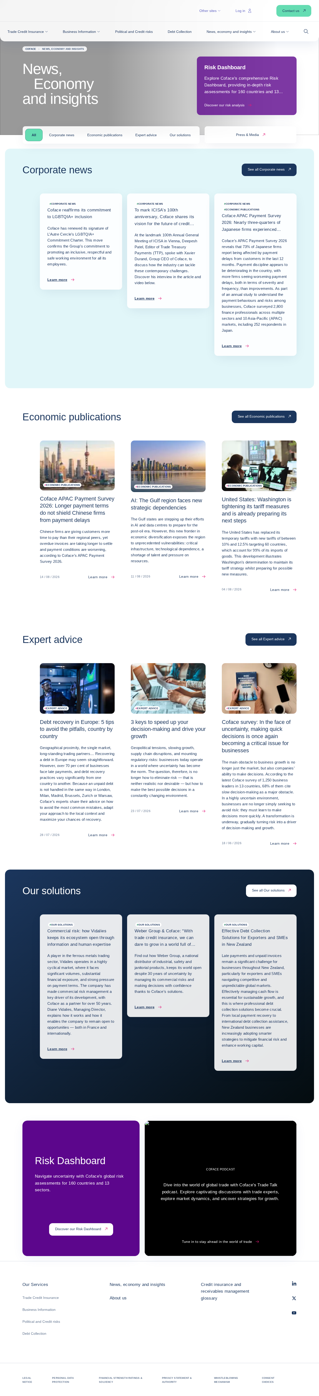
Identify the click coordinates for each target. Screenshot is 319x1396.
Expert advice (146, 135)
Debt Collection (34, 1333)
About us (118, 1298)
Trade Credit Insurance (40, 1298)
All (34, 135)
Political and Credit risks (41, 1322)
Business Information (39, 1310)
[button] (27, 31)
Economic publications (104, 135)
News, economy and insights (137, 1284)
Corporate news (61, 135)
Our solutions (180, 135)
